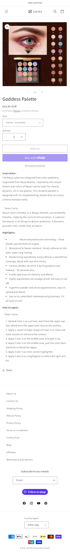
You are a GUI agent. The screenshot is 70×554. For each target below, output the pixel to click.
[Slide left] (27, 92)
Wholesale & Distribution (20, 459)
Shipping (16, 111)
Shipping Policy (15, 408)
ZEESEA (30, 548)
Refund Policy (14, 415)
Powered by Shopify (41, 548)
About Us (11, 393)
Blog (9, 444)
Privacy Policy (14, 423)
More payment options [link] (35, 165)
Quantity (6, 130)
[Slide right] (42, 92)
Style (4, 116)
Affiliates (11, 452)
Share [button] (9, 370)
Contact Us (12, 400)
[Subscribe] (53, 480)
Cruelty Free (13, 437)
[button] (6, 11)
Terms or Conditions (17, 430)
